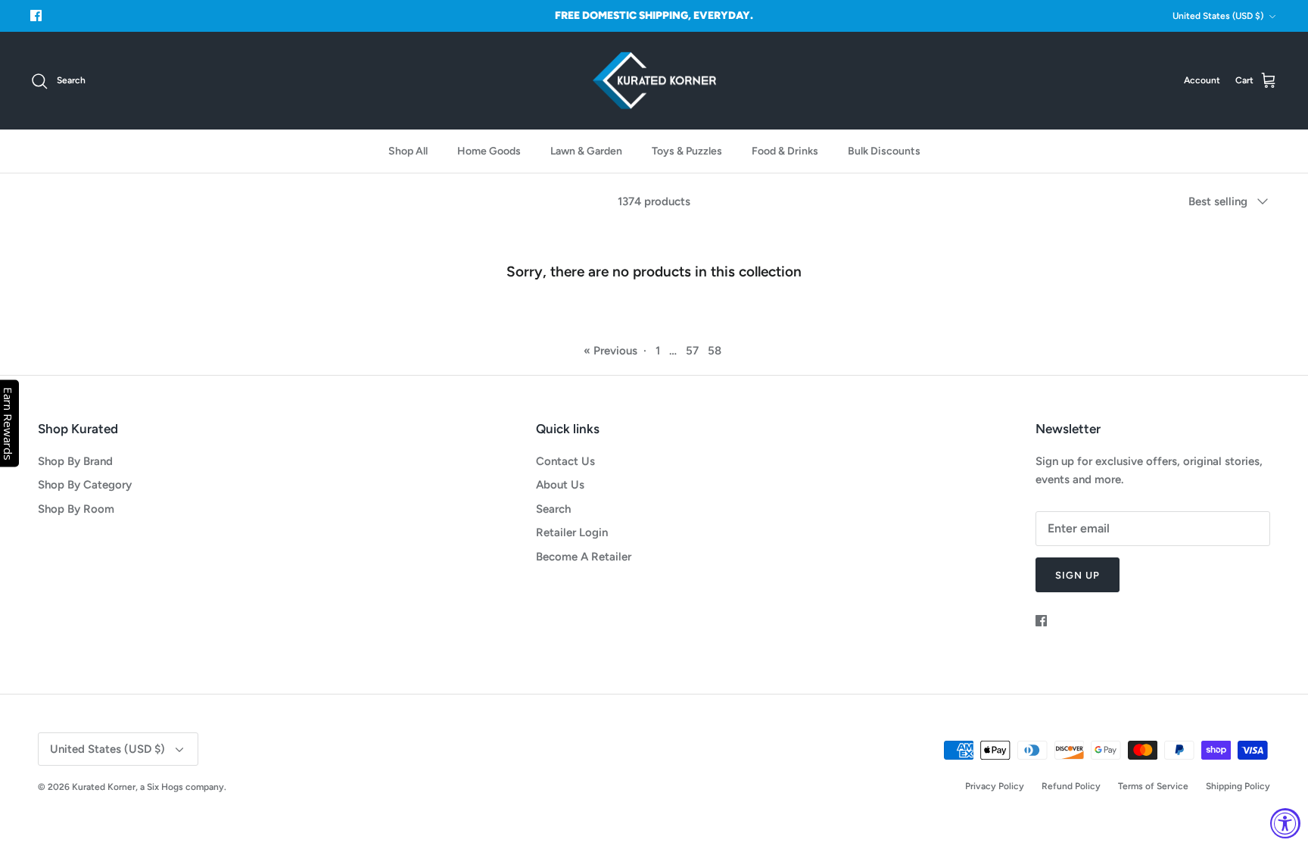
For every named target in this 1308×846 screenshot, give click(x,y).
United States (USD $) (1218, 16)
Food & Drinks (785, 151)
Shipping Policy (1238, 786)
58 (714, 350)
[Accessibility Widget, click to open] (1285, 823)
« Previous (610, 350)
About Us (560, 485)
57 (692, 350)
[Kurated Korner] (654, 81)
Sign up (1077, 575)
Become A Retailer (583, 556)
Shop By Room (76, 509)
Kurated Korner (103, 787)
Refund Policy (1071, 786)
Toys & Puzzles (687, 151)
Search (553, 509)
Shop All (408, 151)
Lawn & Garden (586, 151)
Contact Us (565, 461)
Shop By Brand (75, 461)
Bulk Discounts (884, 151)
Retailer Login (572, 532)
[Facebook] (36, 15)
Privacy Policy (994, 786)
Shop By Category (85, 485)
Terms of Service (1153, 786)
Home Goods (489, 151)
